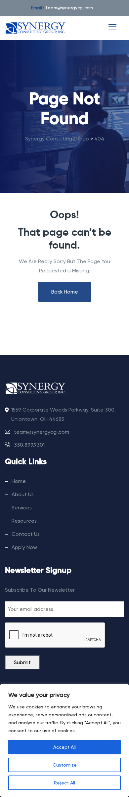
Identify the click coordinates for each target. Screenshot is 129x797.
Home (19, 481)
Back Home (64, 292)
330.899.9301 (29, 445)
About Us (23, 495)
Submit (22, 662)
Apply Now (24, 547)
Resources (24, 521)
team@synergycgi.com (69, 7)
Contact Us (26, 534)
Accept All (64, 747)
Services (22, 508)
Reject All (64, 782)
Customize (65, 765)
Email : (37, 7)
